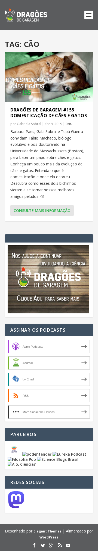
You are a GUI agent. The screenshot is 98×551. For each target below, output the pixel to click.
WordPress (49, 537)
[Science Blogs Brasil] (57, 459)
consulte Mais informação (42, 210)
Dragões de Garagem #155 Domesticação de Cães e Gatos (48, 113)
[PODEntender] (36, 454)
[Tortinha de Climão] (15, 454)
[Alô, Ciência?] (22, 464)
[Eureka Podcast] (69, 454)
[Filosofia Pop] (22, 459)
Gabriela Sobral (29, 124)
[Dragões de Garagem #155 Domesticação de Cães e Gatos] (49, 77)
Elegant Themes (47, 531)
